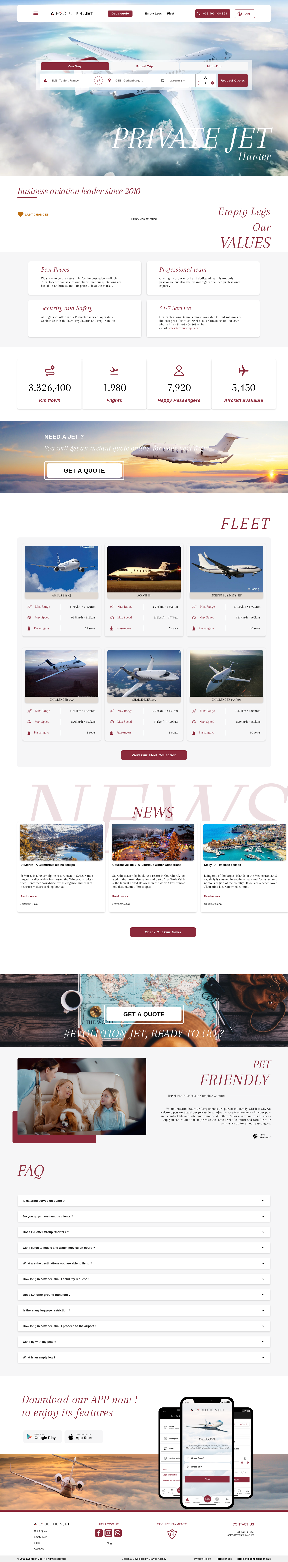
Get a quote (120, 13)
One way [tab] (75, 66)
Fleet (170, 13)
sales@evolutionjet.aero (241, 1534)
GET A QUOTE (84, 470)
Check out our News (163, 932)
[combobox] (68, 80)
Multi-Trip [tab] (214, 66)
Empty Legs (153, 13)
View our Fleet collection (154, 755)
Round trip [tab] (144, 66)
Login (248, 13)
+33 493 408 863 (215, 13)
